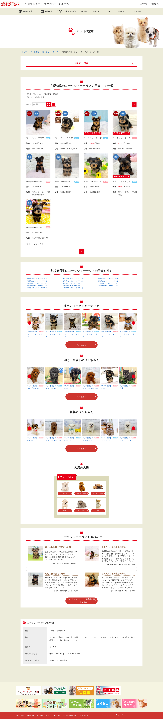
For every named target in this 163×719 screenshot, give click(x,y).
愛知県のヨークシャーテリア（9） (37, 279)
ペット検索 (34, 52)
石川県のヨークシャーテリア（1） (108, 285)
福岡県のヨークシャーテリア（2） (73, 281)
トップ (24, 52)
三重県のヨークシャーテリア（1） (73, 288)
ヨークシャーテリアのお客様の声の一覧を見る (81, 600)
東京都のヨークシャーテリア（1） (37, 288)
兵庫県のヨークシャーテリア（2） (73, 283)
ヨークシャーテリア (50, 52)
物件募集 (155, 4)
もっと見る (81, 345)
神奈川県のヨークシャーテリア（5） (74, 279)
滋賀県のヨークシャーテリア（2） (37, 283)
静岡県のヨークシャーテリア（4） (108, 279)
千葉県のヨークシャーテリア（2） (108, 283)
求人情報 (143, 4)
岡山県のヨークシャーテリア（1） (37, 285)
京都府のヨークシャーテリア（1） (73, 285)
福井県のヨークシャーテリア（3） (37, 281)
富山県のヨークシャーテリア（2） (108, 281)
